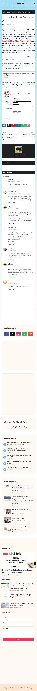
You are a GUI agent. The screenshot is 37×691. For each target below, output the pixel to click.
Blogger (31, 688)
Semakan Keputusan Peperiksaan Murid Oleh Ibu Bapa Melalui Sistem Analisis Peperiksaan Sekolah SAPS (22, 586)
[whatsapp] (24, 334)
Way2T (17, 688)
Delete (14, 187)
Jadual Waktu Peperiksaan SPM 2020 (17, 468)
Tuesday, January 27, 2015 (14, 283)
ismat (10, 248)
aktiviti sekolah (11, 12)
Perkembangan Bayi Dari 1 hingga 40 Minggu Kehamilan (21, 596)
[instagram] (18, 334)
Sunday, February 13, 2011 (14, 266)
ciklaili (22, 155)
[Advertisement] (18, 355)
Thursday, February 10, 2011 (14, 250)
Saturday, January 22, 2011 (14, 181)
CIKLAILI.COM (18, 3)
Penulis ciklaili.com (18, 518)
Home (4, 12)
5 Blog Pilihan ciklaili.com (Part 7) (22, 511)
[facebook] (6, 334)
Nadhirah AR (12, 191)
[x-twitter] (12, 334)
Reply (10, 187)
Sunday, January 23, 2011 (13, 209)
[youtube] (30, 334)
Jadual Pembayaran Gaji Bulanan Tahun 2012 (22, 528)
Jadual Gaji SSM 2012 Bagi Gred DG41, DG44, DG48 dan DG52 (21, 605)
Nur (9, 281)
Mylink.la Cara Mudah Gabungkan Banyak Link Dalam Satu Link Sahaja (17, 571)
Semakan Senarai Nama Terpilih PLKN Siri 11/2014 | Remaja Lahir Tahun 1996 (22, 488)
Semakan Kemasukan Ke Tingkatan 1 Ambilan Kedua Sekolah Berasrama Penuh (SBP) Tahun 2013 (22, 500)
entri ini (11, 59)
